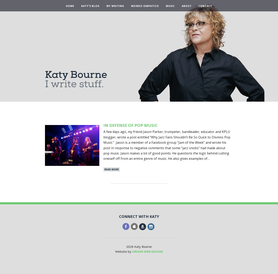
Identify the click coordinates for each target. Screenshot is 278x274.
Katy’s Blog (90, 6)
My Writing (115, 6)
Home (70, 6)
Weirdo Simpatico (145, 6)
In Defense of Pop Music (130, 125)
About (187, 6)
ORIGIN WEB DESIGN (147, 251)
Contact (205, 6)
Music (170, 6)
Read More (111, 169)
